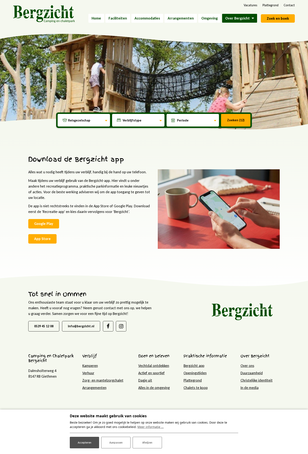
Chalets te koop (196, 387)
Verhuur (88, 373)
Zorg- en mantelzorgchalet (102, 380)
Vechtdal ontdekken (153, 365)
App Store (42, 238)
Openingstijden (195, 373)
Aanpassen (116, 442)
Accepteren (84, 442)
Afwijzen (147, 442)
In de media (250, 387)
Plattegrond (193, 380)
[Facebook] (108, 326)
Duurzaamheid (252, 373)
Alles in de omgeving (154, 387)
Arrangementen (94, 387)
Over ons (247, 365)
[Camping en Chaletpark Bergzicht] (44, 13)
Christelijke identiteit (257, 380)
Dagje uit (145, 380)
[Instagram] (121, 326)
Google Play (43, 223)
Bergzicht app (194, 365)
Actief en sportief (151, 373)
